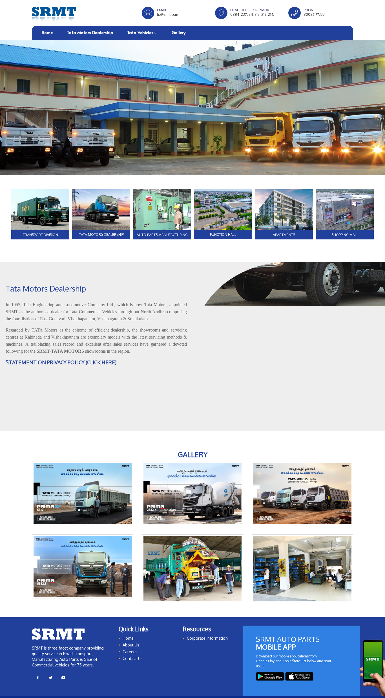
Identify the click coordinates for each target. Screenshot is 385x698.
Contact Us (133, 661)
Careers (130, 655)
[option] (192, 107)
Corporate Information (207, 641)
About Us (131, 648)
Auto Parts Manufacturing (162, 235)
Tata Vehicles (140, 32)
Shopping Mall (344, 235)
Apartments (284, 235)
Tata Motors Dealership (90, 32)
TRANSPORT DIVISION (40, 235)
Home (47, 32)
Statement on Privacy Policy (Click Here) (61, 362)
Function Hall (223, 234)
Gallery (178, 32)
